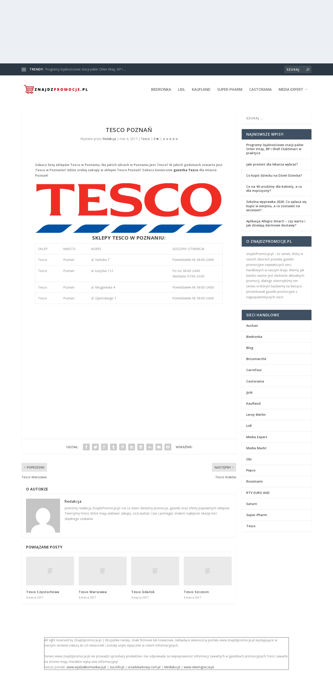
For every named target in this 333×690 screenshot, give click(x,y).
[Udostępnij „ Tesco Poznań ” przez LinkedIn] (131, 447)
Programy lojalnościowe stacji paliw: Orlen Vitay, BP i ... (85, 69)
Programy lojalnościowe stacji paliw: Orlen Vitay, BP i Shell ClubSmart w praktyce (275, 149)
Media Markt (256, 448)
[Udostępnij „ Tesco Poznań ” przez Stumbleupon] (149, 447)
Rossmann (254, 481)
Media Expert (291, 90)
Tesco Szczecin (196, 592)
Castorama (260, 90)
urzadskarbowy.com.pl (144, 667)
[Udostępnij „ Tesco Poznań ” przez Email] (158, 447)
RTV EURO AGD (258, 492)
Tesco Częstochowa (42, 592)
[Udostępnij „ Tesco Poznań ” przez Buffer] (140, 447)
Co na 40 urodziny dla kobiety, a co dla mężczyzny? (274, 188)
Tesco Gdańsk (142, 592)
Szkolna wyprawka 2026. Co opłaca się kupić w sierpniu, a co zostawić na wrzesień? (276, 206)
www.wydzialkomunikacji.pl (86, 667)
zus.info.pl (117, 667)
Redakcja (109, 139)
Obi (249, 459)
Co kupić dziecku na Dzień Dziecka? (274, 175)
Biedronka (161, 90)
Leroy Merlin (256, 414)
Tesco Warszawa (93, 592)
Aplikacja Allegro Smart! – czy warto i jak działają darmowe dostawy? (275, 223)
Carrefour (254, 370)
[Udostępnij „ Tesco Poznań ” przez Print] (167, 447)
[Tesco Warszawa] (103, 571)
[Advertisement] (136, 31)
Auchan (252, 325)
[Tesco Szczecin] (208, 571)
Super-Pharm (229, 90)
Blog (249, 348)
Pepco (251, 470)
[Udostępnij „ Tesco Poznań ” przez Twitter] (95, 447)
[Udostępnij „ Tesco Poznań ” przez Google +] (104, 447)
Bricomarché (256, 359)
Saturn (251, 504)
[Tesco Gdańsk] (155, 571)
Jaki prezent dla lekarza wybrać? (272, 164)
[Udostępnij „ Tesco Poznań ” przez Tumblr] (113, 447)
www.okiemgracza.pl (199, 667)
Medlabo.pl (172, 667)
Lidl (181, 90)
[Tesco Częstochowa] (50, 571)
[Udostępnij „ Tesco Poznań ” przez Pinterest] (122, 447)
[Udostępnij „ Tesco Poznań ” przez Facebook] (86, 447)
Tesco (145, 139)
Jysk (249, 392)
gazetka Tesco (186, 170)
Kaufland (201, 90)
